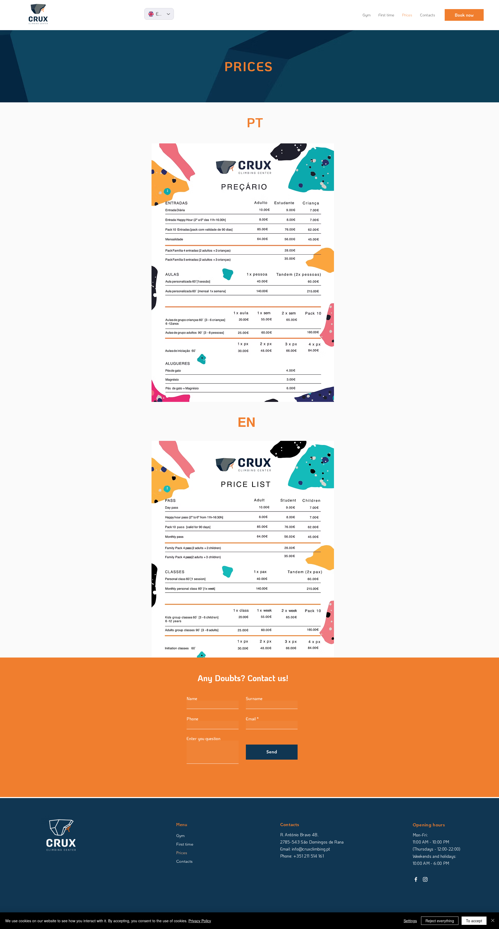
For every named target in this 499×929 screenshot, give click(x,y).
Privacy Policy (199, 920)
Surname (254, 698)
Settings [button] (410, 920)
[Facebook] (416, 879)
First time (184, 844)
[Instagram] (425, 879)
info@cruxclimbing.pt (311, 849)
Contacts (184, 861)
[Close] (493, 921)
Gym (180, 835)
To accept (474, 920)
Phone (192, 719)
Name (192, 698)
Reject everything (439, 920)
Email (251, 719)
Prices (181, 852)
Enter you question (203, 738)
